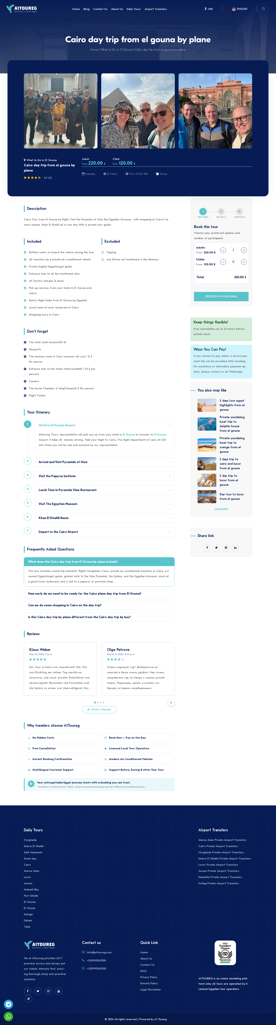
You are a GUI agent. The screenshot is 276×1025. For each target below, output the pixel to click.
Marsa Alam (31, 871)
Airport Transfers (156, 9)
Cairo (27, 864)
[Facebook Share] (207, 547)
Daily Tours (134, 9)
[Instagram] (48, 991)
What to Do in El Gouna (117, 49)
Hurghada (30, 840)
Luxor (27, 877)
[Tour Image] (60, 110)
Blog (86, 9)
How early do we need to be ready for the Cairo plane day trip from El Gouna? (84, 593)
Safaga (28, 914)
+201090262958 (96, 960)
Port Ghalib (31, 895)
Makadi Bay (31, 889)
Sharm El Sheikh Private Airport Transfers (224, 858)
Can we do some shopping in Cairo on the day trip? (64, 605)
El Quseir (29, 908)
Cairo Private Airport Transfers (218, 846)
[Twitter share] (216, 547)
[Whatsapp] (8, 1016)
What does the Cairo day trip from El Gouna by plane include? (73, 561)
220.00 (239, 277)
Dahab (28, 920)
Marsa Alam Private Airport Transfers (222, 840)
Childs (200, 259)
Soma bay (30, 858)
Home (76, 9)
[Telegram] (8, 1004)
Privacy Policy (148, 977)
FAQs (143, 971)
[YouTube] (58, 991)
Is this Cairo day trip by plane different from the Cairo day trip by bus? (79, 617)
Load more (221, 508)
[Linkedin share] (235, 547)
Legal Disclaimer (150, 989)
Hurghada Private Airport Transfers (221, 852)
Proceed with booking (221, 296)
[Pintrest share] (226, 547)
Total (200, 277)
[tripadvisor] (225, 955)
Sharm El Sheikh (34, 846)
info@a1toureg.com (99, 952)
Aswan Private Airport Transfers (218, 871)
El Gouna (129, 434)
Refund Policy (149, 983)
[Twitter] (38, 991)
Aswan (28, 883)
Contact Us (100, 9)
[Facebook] (27, 991)
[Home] (21, 8)
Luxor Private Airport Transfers (218, 864)
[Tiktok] (28, 998)
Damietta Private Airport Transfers (220, 877)
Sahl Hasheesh (33, 852)
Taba (27, 926)
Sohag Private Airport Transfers (218, 883)
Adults (200, 247)
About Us (117, 9)
